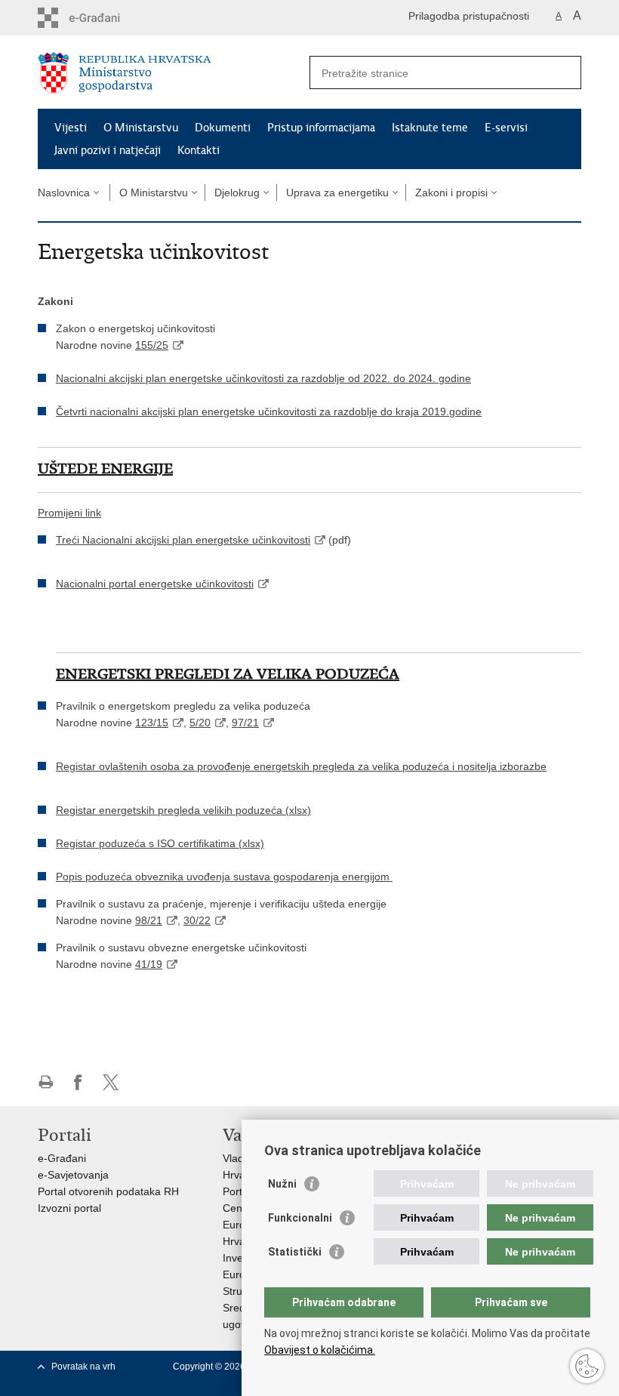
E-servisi (506, 127)
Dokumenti (223, 127)
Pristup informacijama (321, 127)
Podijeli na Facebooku (78, 1082)
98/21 (148, 920)
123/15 (151, 722)
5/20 (200, 722)
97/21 (245, 722)
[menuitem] (69, 513)
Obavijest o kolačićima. (319, 1350)
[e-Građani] (102, 18)
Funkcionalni (300, 1218)
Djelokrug (237, 192)
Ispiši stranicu (46, 1082)
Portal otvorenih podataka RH (108, 1191)
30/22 (197, 920)
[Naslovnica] (174, 73)
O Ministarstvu (140, 127)
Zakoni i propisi (451, 192)
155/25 (151, 345)
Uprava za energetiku (337, 192)
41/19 (148, 964)
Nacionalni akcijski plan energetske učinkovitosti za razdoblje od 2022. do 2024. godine (263, 378)
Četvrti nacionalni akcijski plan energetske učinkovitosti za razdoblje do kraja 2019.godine (269, 411)
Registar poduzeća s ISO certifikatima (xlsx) (160, 843)
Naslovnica (64, 192)
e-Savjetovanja (73, 1175)
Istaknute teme (430, 127)
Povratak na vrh (83, 1366)
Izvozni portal (69, 1208)
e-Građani (62, 1158)
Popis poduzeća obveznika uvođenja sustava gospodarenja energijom (224, 877)
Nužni (282, 1184)
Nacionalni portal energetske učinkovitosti (155, 584)
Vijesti (70, 127)
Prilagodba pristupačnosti (468, 16)
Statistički (295, 1252)
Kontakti (198, 150)
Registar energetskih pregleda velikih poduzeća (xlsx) (183, 810)
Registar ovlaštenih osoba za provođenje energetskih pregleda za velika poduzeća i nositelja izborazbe (301, 766)
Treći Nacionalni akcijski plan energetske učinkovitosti (183, 540)
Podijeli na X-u (111, 1082)
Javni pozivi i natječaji (107, 150)
